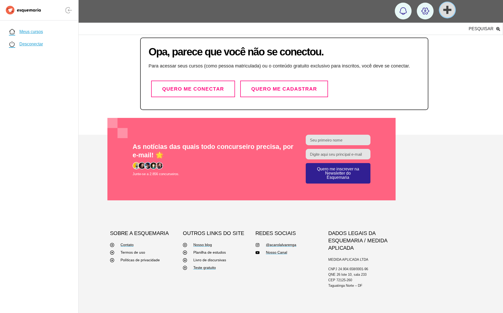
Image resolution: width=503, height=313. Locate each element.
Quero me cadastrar (284, 89)
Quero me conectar (193, 89)
